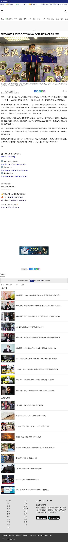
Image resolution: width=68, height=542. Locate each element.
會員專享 (10, 19)
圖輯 (25, 522)
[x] (47, 500)
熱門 (20, 19)
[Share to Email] (44, 91)
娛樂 (25, 519)
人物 (8, 527)
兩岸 (29, 19)
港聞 (25, 19)
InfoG (43, 19)
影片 (8, 503)
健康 (62, 19)
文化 (66, 19)
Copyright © (33, 535)
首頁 (2, 19)
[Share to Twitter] (37, 91)
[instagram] (36, 500)
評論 (52, 19)
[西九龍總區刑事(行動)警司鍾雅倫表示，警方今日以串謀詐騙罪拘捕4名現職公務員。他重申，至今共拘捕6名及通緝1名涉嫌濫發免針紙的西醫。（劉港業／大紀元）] (34, 59)
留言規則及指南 (2, 276)
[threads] (44, 500)
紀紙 (25, 511)
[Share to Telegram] (40, 91)
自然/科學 (25, 508)
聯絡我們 (11, 535)
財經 (38, 19)
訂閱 (41, 280)
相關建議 (4, 535)
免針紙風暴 (9, 285)
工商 (25, 524)
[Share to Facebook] (35, 91)
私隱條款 (25, 535)
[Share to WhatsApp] (42, 91)
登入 (32, 280)
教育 (25, 516)
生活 (57, 19)
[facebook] (40, 500)
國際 (34, 19)
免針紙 (22, 285)
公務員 (16, 285)
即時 (15, 19)
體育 (25, 514)
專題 (8, 522)
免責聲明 (18, 535)
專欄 (48, 19)
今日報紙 (8, 500)
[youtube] (51, 500)
